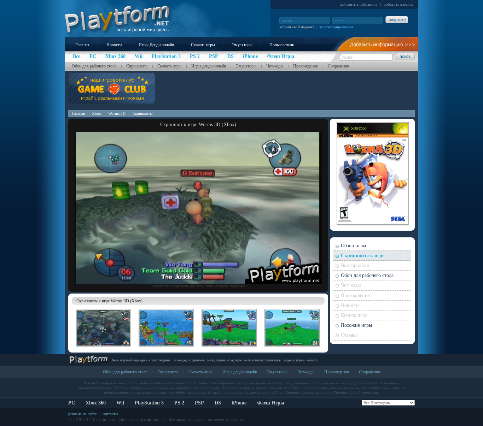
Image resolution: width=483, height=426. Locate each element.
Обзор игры (353, 245)
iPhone (239, 403)
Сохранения (338, 66)
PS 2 (179, 403)
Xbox (96, 113)
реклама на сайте (82, 414)
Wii (120, 403)
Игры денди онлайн (208, 66)
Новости (114, 44)
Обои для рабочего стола (94, 66)
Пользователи (281, 44)
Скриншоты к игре (362, 255)
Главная (82, 44)
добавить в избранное (358, 4)
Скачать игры (203, 44)
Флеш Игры (270, 403)
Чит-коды (274, 66)
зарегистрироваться (336, 27)
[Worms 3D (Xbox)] (103, 347)
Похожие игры (356, 325)
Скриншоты (136, 66)
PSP (199, 403)
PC (71, 403)
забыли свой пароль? (296, 27)
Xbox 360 (96, 403)
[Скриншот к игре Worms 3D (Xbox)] (198, 282)
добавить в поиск (398, 4)
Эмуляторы (242, 44)
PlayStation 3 (149, 403)
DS (218, 403)
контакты (110, 414)
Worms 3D (117, 113)
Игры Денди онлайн (156, 44)
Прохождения (305, 66)
